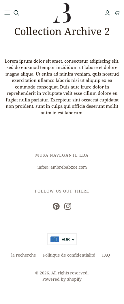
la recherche (23, 255)
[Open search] (16, 13)
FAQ (106, 255)
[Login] (107, 13)
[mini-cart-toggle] (117, 13)
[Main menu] (7, 13)
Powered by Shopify (62, 279)
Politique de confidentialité (69, 255)
